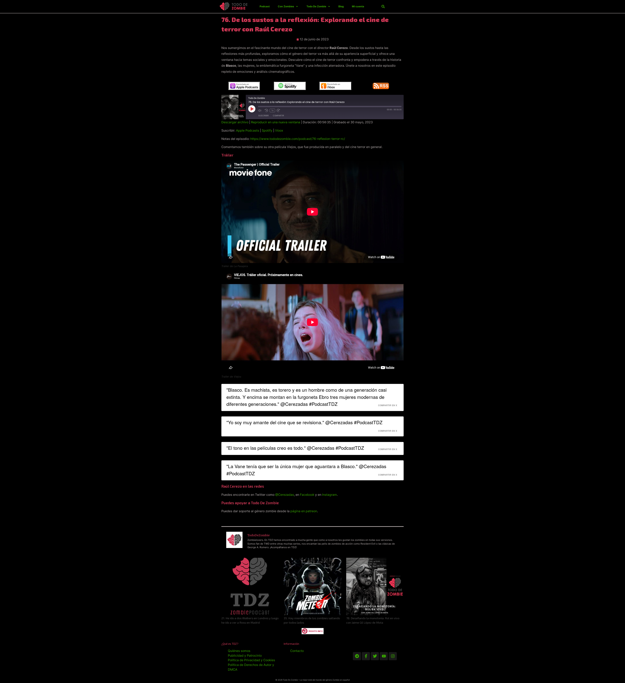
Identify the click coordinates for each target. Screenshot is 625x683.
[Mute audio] (260, 110)
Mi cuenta (358, 6)
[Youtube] (384, 656)
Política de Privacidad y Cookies (251, 660)
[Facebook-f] (366, 656)
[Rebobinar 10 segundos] (266, 110)
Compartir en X (387, 405)
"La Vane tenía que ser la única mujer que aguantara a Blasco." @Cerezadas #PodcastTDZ (306, 469)
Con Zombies (286, 6)
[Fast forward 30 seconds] (279, 110)
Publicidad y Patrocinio (245, 655)
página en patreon (303, 511)
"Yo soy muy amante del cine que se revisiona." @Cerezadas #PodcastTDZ (304, 422)
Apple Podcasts (247, 130)
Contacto (297, 651)
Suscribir (263, 115)
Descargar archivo (234, 122)
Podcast (265, 6)
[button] (383, 6)
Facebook (307, 495)
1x (272, 110)
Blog (341, 6)
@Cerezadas (284, 495)
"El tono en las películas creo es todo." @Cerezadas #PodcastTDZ (295, 447)
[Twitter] (375, 656)
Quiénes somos (239, 651)
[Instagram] (393, 656)
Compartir (278, 115)
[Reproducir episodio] (251, 108)
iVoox (279, 130)
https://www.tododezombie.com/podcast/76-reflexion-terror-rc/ (297, 139)
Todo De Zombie (316, 6)
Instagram (329, 495)
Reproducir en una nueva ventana (275, 122)
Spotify (267, 130)
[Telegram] (357, 656)
